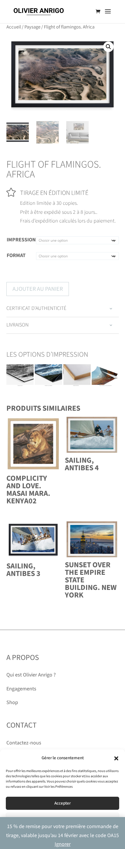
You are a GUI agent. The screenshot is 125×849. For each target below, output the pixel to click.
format (16, 255)
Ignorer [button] (63, 844)
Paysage (32, 27)
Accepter (62, 803)
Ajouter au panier (37, 289)
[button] (116, 758)
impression (21, 239)
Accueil (13, 27)
